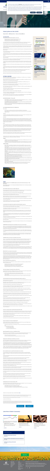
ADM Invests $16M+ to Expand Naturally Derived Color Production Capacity (39, 71)
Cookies (19, 467)
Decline (39, 12)
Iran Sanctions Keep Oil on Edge (23, 423)
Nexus (11, 466)
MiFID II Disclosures (20, 466)
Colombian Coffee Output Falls (38, 423)
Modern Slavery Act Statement (20, 469)
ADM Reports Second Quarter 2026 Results (10, 435)
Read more (35, 51)
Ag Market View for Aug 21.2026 (9, 423)
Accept (33, 12)
